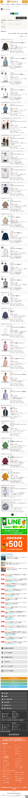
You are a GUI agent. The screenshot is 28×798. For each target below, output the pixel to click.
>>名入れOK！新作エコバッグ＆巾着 (11, 581)
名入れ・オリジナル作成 (5, 731)
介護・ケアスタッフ (7, 774)
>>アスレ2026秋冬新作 (9, 596)
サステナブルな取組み (8, 670)
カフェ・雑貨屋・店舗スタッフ (18, 66)
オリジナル (25, 4)
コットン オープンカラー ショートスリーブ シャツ (18, 425)
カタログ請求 (6, 702)
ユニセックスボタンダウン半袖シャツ (18, 327)
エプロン (4, 753)
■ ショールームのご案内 (6, 717)
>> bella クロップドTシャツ (10, 644)
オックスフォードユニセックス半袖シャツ (18, 375)
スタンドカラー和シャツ (15, 473)
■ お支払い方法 (5, 716)
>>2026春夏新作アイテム (9, 619)
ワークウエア (6, 755)
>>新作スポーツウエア (9, 604)
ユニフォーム (18, 4)
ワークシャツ (19, 50)
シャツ (12, 6)
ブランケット (18, 765)
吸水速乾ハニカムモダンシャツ (16, 441)
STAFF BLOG (7, 661)
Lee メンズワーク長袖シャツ (16, 264)
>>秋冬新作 (7, 600)
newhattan (7, 621)
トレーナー (17, 745)
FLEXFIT (7, 607)
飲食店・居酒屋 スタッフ (17, 209)
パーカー (5, 749)
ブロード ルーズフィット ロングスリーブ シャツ (18, 489)
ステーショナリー (18, 758)
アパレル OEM (15, 114)
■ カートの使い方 (15, 714)
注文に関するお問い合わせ (14, 678)
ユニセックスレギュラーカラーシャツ (18, 170)
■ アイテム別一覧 (5, 724)
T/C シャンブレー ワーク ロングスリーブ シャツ (18, 503)
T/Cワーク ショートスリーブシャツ (17, 138)
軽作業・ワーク (6, 776)
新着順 (26, 33)
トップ (2, 6)
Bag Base (7, 589)
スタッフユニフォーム (19, 774)
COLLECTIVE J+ (8, 631)
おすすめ (12, 4)
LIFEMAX (7, 615)
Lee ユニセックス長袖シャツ (16, 232)
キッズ (15, 720)
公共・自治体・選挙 (19, 778)
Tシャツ (4, 745)
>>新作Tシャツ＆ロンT (9, 629)
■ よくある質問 (15, 713)
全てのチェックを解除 (21, 17)
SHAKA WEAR (8, 625)
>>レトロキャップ (8, 609)
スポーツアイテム (6, 772)
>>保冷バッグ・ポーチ (9, 613)
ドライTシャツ (18, 747)
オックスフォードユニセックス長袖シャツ (18, 392)
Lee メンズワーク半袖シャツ (16, 280)
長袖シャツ (12, 311)
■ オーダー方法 (5, 714)
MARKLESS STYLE (8, 579)
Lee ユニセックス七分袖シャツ (16, 248)
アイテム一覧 (7, 6)
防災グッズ (17, 762)
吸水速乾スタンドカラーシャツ (16, 457)
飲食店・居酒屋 (18, 780)
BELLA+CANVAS (8, 641)
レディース (22, 52)
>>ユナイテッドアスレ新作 (9, 587)
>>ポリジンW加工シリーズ (9, 618)
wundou (7, 602)
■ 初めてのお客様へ (5, 713)
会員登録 (5, 696)
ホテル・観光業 (6, 782)
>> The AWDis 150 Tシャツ (10, 639)
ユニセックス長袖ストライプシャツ (17, 343)
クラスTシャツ (6, 780)
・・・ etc (18, 755)
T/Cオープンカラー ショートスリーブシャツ (18, 122)
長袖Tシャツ (17, 753)
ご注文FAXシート (14, 681)
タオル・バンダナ (6, 762)
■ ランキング (15, 727)
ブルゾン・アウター (7, 747)
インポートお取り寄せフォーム (14, 686)
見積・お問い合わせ (8, 708)
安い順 (18, 33)
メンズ (14, 52)
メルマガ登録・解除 (8, 699)
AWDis (6, 637)
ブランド (7, 4)
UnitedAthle (7, 574)
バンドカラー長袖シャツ (15, 295)
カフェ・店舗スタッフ (7, 778)
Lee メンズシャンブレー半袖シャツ (17, 90)
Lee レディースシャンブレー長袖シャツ (18, 58)
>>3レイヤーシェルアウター (10, 577)
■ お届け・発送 (15, 716)
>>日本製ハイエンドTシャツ (10, 635)
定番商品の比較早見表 (8, 648)
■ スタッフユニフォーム (7, 729)
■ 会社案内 (14, 717)
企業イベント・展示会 (19, 772)
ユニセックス (18, 52)
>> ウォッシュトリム (8, 623)
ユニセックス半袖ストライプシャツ (17, 358)
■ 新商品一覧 (4, 727)
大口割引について (7, 705)
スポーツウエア (18, 751)
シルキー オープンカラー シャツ (16, 105)
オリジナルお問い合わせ (14, 683)
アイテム (2, 4)
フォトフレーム (6, 769)
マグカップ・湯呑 (18, 767)
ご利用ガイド (14, 711)
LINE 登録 (6, 693)
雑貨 (21, 720)
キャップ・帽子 (6, 765)
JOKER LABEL (8, 598)
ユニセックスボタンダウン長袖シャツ (18, 42)
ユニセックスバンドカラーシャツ (17, 154)
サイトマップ (14, 791)
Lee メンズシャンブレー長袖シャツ (17, 74)
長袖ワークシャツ (13, 408)
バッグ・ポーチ (6, 758)
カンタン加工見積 (8, 652)
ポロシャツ (5, 751)
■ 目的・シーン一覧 (6, 726)
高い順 (22, 33)
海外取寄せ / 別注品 (8, 657)
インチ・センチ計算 (8, 666)
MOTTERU (7, 611)
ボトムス (17, 749)
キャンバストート (18, 760)
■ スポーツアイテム (16, 729)
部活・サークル (18, 776)
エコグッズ (5, 767)
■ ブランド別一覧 (15, 724)
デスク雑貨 (5, 760)
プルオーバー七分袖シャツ (15, 217)
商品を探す (14, 723)
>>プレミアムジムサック (9, 591)
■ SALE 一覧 (15, 726)
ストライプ (15, 623)
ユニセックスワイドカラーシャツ (17, 185)
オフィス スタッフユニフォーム (18, 51)
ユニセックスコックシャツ (15, 201)
